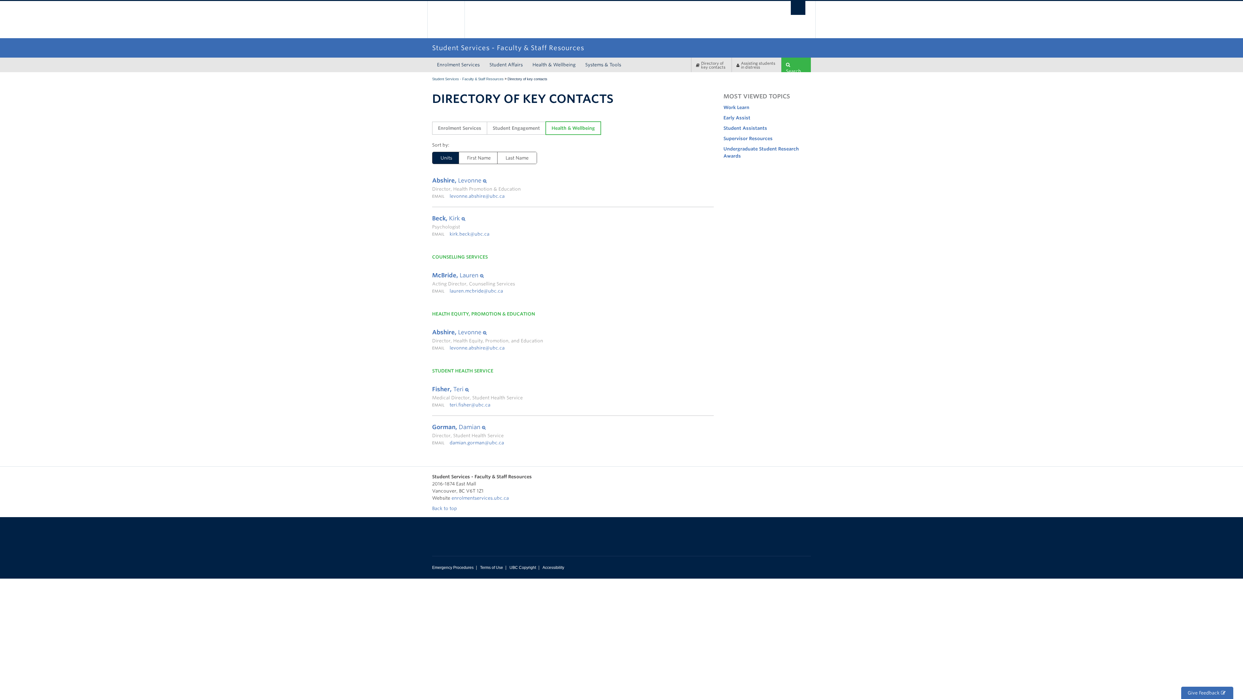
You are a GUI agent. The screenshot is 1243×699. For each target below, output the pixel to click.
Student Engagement (516, 128)
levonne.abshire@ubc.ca (477, 196)
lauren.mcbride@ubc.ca (476, 291)
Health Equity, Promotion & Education (483, 313)
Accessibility (553, 567)
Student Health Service (462, 370)
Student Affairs (506, 64)
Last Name (517, 158)
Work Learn (736, 107)
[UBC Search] (798, 8)
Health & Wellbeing (554, 64)
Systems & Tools (603, 64)
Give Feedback (1204, 692)
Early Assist (736, 117)
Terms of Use (491, 567)
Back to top (445, 508)
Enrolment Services (458, 64)
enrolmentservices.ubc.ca (480, 498)
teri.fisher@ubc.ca (470, 404)
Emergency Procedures (453, 567)
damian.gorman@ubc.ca (477, 442)
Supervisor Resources (748, 138)
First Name (479, 158)
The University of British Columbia (446, 19)
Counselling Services (460, 257)
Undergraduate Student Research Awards (761, 152)
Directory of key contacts (713, 65)
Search (793, 70)
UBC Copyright (523, 567)
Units (442, 158)
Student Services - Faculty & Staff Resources (468, 79)
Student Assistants (745, 128)
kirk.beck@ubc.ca (469, 234)
